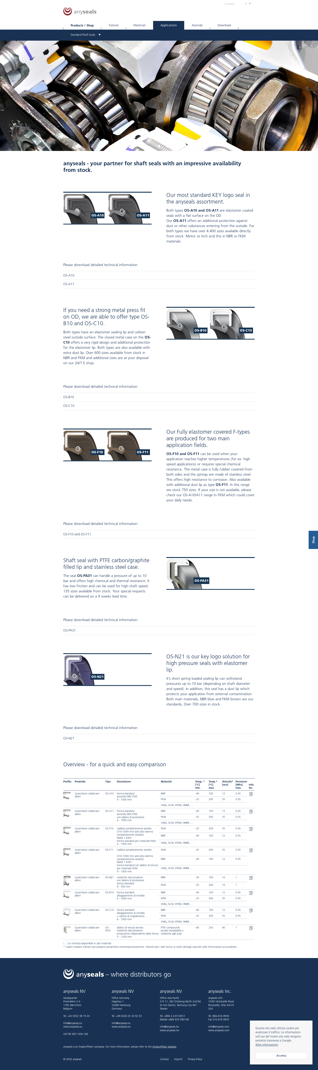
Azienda (197, 25)
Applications (168, 25)
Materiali (139, 25)
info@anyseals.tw (169, 1026)
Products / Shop (82, 25)
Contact (164, 1059)
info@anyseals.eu (72, 1023)
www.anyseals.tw (169, 1030)
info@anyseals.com (218, 1026)
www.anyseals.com (218, 1030)
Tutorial (114, 25)
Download (224, 25)
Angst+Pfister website (164, 1046)
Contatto (229, 4)
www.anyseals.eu (72, 1026)
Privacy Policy (195, 1059)
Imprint (178, 1059)
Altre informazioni (266, 1044)
